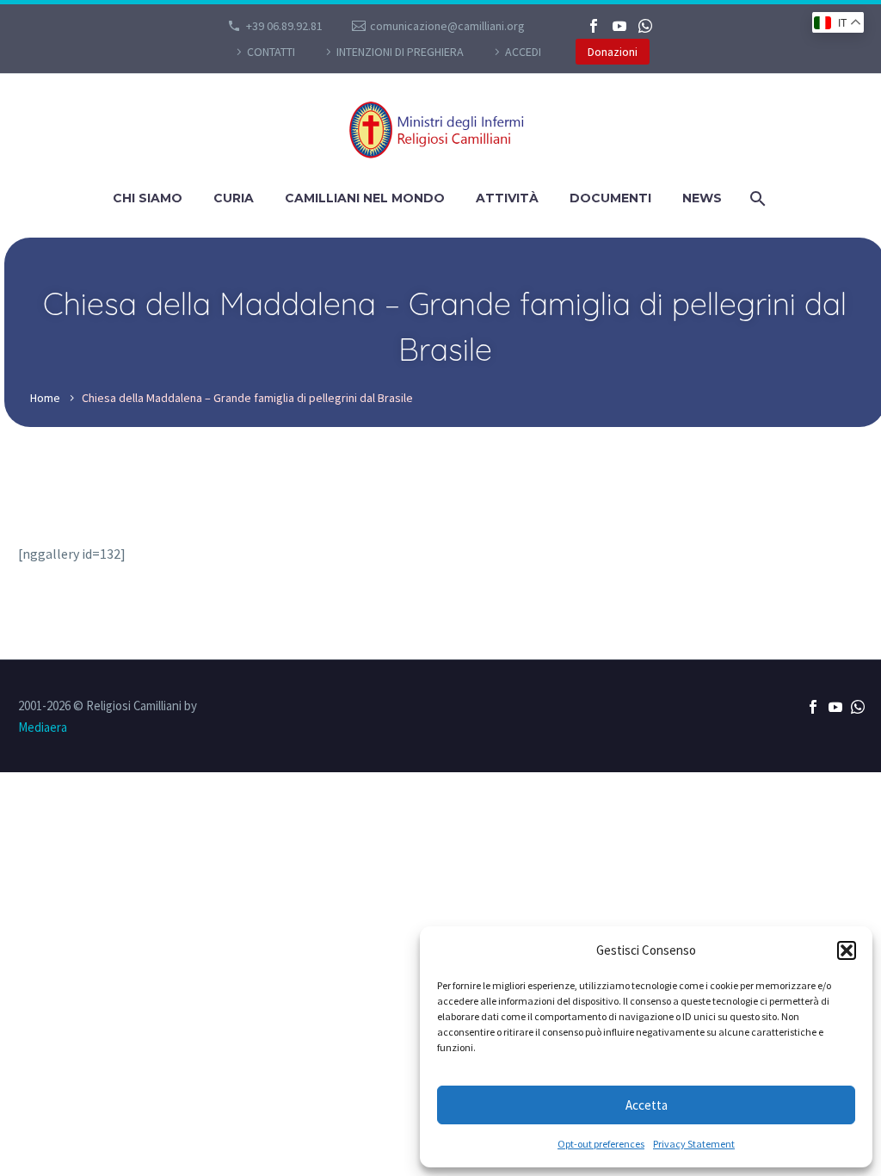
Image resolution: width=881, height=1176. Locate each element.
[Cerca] (756, 198)
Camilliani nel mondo (365, 198)
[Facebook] (594, 26)
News (702, 198)
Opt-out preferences (601, 1143)
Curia (233, 198)
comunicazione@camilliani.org (447, 26)
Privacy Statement (694, 1143)
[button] (846, 950)
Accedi (523, 51)
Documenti (610, 198)
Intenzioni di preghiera (400, 51)
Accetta (646, 1105)
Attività (507, 198)
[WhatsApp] (645, 26)
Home (45, 397)
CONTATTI (271, 51)
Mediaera (42, 727)
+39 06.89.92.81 (284, 26)
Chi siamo (147, 198)
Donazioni (613, 51)
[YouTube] (619, 26)
